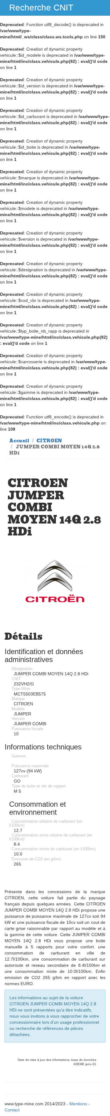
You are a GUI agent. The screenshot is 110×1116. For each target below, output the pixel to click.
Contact (12, 1109)
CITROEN (49, 440)
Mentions (78, 1103)
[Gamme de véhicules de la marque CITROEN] (55, 581)
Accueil (19, 440)
